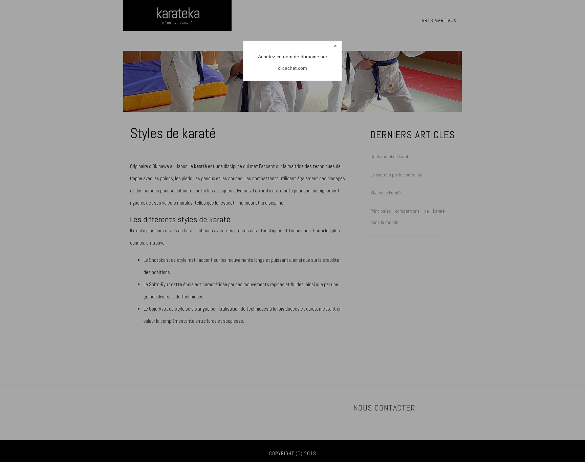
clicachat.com (292, 68)
